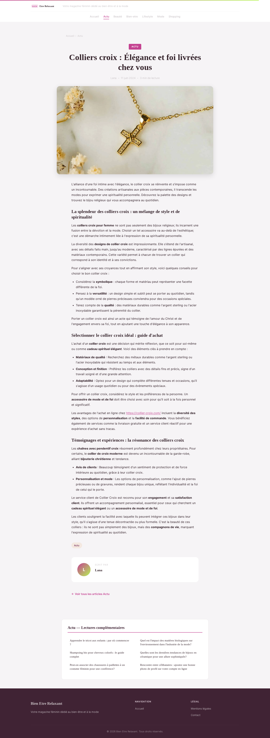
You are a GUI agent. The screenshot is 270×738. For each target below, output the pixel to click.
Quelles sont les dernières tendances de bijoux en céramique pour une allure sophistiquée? (168, 654)
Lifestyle (147, 16)
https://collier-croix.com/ (143, 413)
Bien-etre (132, 16)
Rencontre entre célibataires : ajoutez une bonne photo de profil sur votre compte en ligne (167, 666)
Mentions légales (201, 708)
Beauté (118, 16)
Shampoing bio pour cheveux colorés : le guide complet (97, 654)
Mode (160, 16)
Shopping (174, 16)
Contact (195, 715)
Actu (106, 16)
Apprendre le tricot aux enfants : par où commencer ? (99, 642)
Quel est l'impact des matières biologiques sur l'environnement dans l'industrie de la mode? (166, 642)
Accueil (94, 16)
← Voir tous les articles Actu (90, 594)
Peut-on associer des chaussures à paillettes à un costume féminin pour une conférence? (97, 666)
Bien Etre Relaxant (46, 703)
